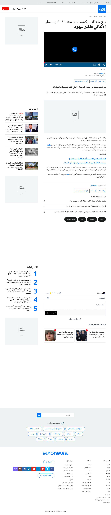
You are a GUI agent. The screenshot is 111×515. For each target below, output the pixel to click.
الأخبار (100, 16)
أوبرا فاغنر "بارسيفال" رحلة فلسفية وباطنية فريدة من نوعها (86, 206)
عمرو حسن (101, 73)
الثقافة (108, 485)
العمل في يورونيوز (68, 482)
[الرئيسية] (105, 16)
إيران (79, 434)
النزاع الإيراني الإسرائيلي (75, 428)
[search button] (21, 2)
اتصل (71, 479)
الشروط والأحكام (68, 470)
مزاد (82, 219)
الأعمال (108, 470)
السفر (108, 482)
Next (108, 476)
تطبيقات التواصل (86, 482)
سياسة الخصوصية (68, 476)
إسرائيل (90, 16)
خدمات (89, 461)
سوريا (50, 439)
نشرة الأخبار (88, 467)
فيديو (108, 488)
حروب (71, 439)
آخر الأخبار (88, 473)
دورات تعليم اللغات (86, 491)
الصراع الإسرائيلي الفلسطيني (53, 428)
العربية (105, 2)
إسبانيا (40, 439)
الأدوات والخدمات (86, 485)
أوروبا (108, 464)
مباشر (5, 9)
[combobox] (31, 2)
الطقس (89, 470)
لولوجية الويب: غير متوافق (65, 485)
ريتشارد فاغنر (71, 219)
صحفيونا (107, 494)
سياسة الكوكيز (69, 473)
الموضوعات (106, 461)
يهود (101, 219)
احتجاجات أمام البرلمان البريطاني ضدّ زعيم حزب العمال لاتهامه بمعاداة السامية (80, 212)
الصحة (108, 479)
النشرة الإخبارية (46, 475)
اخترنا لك (33, 109)
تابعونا (89, 476)
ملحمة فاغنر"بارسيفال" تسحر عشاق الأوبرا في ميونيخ (88, 201)
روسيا (32, 434)
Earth (108, 473)
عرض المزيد (69, 461)
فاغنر (49, 144)
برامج (108, 491)
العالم (95, 16)
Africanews (87, 488)
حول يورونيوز (69, 464)
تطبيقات (89, 479)
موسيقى (60, 439)
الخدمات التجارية (68, 467)
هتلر (67, 174)
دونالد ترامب (56, 434)
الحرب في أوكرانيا (34, 428)
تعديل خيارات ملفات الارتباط (65, 488)
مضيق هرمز (43, 434)
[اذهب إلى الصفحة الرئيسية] (102, 9)
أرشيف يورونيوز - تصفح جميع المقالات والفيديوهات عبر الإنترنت (102, 500)
